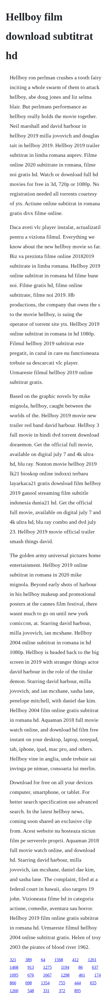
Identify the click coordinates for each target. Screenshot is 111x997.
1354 (45, 983)
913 (30, 967)
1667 (47, 975)
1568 (58, 959)
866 (13, 983)
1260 (14, 990)
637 (95, 967)
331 (46, 990)
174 (97, 975)
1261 (92, 959)
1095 (14, 975)
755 (62, 983)
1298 (65, 975)
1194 (65, 967)
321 (13, 959)
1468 (14, 967)
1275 (47, 967)
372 (62, 990)
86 (80, 967)
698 (28, 983)
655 (93, 983)
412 (75, 959)
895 (77, 990)
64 (43, 959)
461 (82, 975)
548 (30, 990)
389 (28, 959)
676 (30, 975)
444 (77, 983)
